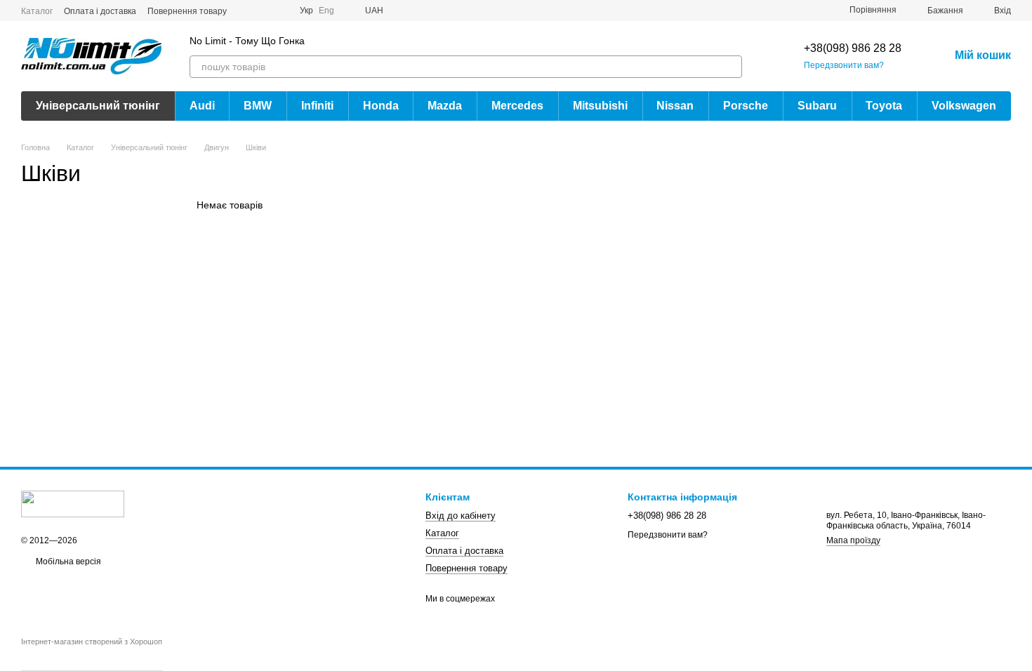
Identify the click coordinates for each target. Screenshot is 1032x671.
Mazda (445, 106)
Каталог (37, 11)
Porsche (745, 106)
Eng (326, 10)
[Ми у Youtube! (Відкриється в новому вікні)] (280, 10)
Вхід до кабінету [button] (460, 515)
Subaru (817, 106)
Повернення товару (187, 11)
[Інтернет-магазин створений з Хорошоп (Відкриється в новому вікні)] (91, 654)
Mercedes (517, 106)
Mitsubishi (600, 106)
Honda (381, 106)
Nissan (675, 106)
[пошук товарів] (731, 66)
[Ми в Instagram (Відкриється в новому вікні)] (263, 10)
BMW (258, 106)
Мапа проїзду (853, 540)
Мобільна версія (67, 561)
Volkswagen (964, 106)
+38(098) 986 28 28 (852, 48)
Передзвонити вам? (844, 65)
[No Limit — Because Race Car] (72, 503)
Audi (202, 106)
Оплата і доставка (100, 11)
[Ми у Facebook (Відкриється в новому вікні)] (246, 10)
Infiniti (317, 106)
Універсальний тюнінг (98, 106)
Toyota (884, 106)
